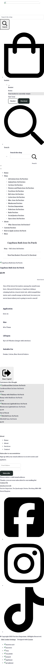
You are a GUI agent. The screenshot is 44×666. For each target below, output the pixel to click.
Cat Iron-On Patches (15, 185)
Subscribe (6, 473)
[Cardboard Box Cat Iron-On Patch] (12, 385)
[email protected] (5, 486)
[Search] (34, 156)
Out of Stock (4, 413)
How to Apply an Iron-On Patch (15, 231)
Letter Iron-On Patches (16, 197)
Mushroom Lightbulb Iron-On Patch (12, 407)
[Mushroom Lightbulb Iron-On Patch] (13, 404)
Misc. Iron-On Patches (16, 200)
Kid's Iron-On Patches (16, 194)
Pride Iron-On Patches (16, 209)
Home (6, 173)
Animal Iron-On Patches (16, 182)
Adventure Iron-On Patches (18, 179)
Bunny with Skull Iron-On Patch (11, 398)
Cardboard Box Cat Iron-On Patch (12, 388)
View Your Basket (14, 255)
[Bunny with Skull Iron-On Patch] (12, 395)
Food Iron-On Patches (16, 191)
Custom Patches (10, 228)
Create (30, 639)
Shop (6, 176)
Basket (13, 101)
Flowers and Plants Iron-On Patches (21, 188)
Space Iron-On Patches (16, 218)
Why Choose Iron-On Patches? (19, 225)
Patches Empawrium (15, 206)
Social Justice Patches (16, 215)
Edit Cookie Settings (8, 639)
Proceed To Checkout (28, 255)
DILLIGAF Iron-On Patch (8, 419)
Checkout (23, 101)
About (6, 222)
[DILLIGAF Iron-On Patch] (9, 416)
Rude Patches (13, 212)
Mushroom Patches (15, 203)
